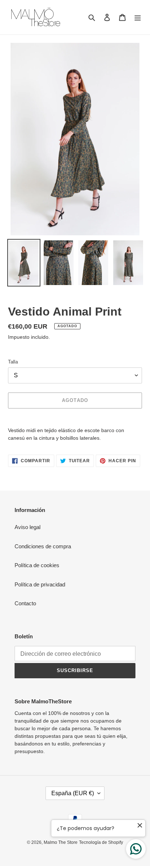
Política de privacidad (40, 584)
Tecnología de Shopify (101, 842)
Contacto (25, 603)
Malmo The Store (61, 842)
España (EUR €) (72, 793)
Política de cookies (37, 565)
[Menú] (137, 17)
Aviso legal (27, 527)
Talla (13, 362)
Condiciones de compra (43, 546)
